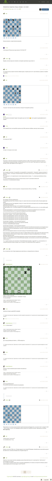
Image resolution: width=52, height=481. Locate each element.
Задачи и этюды (8, 9)
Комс (7, 338)
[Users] (20, 2)
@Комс (15, 323)
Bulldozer (7, 58)
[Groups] (23, 2)
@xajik (10, 114)
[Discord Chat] (25, 2)
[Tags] (14, 2)
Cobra (7, 47)
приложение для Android (42, 476)
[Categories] (9, 2)
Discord (34, 476)
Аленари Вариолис (9, 264)
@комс (4, 325)
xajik (6, 13)
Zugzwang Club (10, 476)
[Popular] (17, 2)
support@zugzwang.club (26, 476)
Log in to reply (45, 9)
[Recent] (12, 2)
